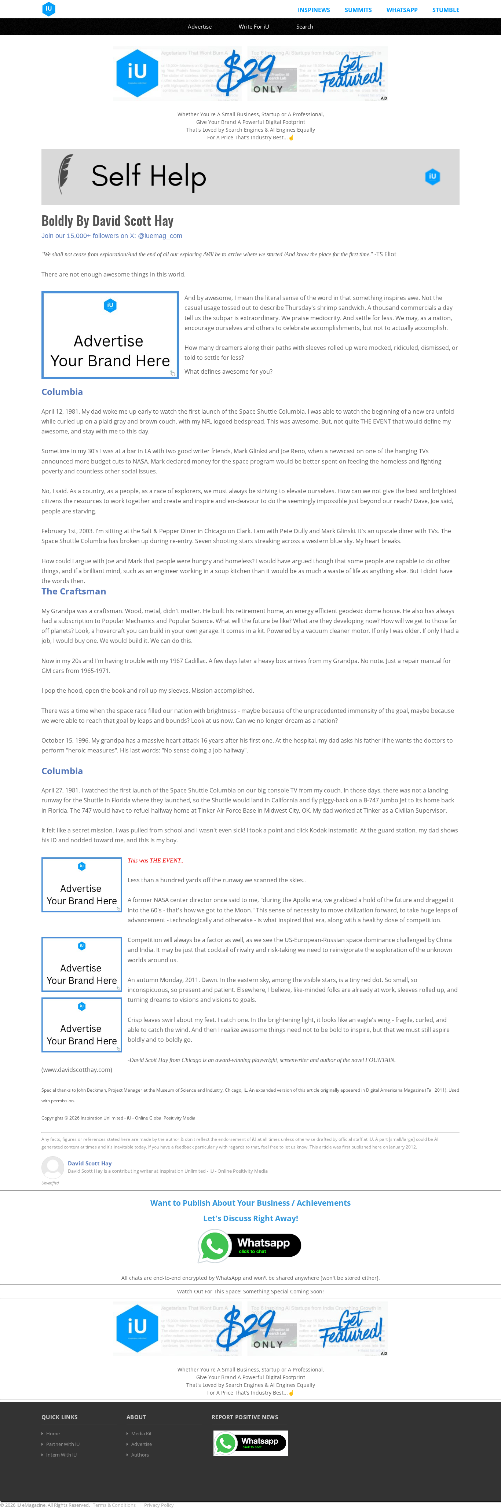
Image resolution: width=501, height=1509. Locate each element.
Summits (358, 10)
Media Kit (141, 1433)
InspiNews (314, 10)
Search (304, 26)
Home (53, 1433)
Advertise (200, 26)
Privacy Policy (159, 1505)
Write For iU (254, 26)
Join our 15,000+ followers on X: (89, 235)
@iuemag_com (160, 235)
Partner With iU (63, 1444)
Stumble (446, 10)
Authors (140, 1454)
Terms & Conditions (114, 1505)
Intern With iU (61, 1454)
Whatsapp (402, 10)
